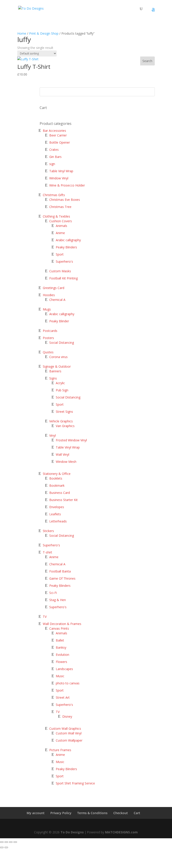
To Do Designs (72, 832)
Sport (60, 254)
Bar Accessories (54, 130)
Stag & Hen (58, 600)
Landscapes (64, 669)
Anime (60, 233)
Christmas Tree (60, 207)
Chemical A (57, 300)
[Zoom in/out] (15, 842)
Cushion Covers (60, 221)
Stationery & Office (57, 474)
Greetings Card (53, 288)
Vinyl (52, 435)
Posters (48, 338)
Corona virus (58, 357)
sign (52, 164)
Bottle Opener (59, 142)
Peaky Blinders (66, 247)
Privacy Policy (60, 813)
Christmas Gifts (54, 195)
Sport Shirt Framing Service (75, 783)
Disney (67, 716)
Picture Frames (60, 750)
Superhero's (64, 261)
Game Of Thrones (62, 578)
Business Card (59, 493)
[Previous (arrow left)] (2, 847)
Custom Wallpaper (69, 740)
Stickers (48, 531)
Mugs (47, 309)
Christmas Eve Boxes (64, 199)
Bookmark (56, 485)
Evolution (62, 654)
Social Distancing (61, 342)
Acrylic (60, 383)
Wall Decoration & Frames (62, 624)
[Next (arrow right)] (6, 847)
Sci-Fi (53, 593)
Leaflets (55, 514)
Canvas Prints (59, 628)
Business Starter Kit (63, 500)
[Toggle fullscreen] (11, 842)
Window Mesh (66, 461)
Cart (137, 813)
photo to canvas (68, 683)
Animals (61, 226)
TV (45, 616)
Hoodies (49, 295)
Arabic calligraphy (68, 240)
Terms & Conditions (92, 813)
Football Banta (60, 571)
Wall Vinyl (62, 454)
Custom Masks (60, 271)
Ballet (60, 640)
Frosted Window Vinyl (71, 440)
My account (36, 813)
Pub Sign (62, 390)
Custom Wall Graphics (65, 728)
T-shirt (47, 552)
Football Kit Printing (63, 278)
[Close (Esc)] (2, 842)
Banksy (61, 647)
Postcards (50, 331)
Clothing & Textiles (56, 216)
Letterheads (58, 521)
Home (21, 33)
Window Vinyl (58, 178)
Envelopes (56, 507)
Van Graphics (65, 426)
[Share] (6, 842)
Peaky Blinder (59, 321)
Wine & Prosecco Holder (67, 185)
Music (60, 676)
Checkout (120, 813)
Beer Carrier (58, 135)
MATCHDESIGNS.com (121, 832)
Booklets (55, 478)
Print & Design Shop (43, 33)
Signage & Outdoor (57, 366)
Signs (53, 378)
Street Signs (64, 411)
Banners (55, 371)
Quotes (48, 352)
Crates (54, 149)
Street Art (63, 697)
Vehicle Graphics (61, 421)
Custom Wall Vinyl (69, 733)
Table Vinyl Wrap (61, 171)
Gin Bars (55, 157)
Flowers (61, 662)
